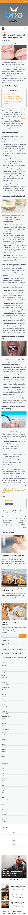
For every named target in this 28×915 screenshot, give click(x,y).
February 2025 (4, 709)
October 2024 (4, 718)
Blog (2, 747)
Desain (3, 759)
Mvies (2, 797)
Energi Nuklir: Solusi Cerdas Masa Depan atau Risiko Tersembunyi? (13, 589)
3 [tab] (14, 879)
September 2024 (5, 721)
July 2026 (3, 668)
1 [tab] (11, 879)
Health (2, 775)
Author (4, 105)
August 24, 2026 (12, 875)
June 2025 (3, 699)
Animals (3, 734)
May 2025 (3, 701)
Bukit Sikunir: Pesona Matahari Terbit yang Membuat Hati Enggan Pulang (18, 904)
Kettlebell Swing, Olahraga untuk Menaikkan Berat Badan (12, 872)
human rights (4, 778)
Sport (2, 809)
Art (2, 737)
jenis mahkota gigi (10, 510)
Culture (3, 754)
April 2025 (3, 704)
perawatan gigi (12, 512)
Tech (2, 812)
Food (2, 766)
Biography (3, 744)
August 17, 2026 (20, 906)
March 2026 (4, 677)
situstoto (23, 118)
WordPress (23, 913)
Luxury (2, 792)
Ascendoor (10, 913)
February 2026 (4, 680)
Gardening (3, 771)
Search (23, 636)
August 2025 (4, 694)
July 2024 (3, 726)
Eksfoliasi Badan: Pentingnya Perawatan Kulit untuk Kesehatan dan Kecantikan (12, 556)
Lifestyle (3, 32)
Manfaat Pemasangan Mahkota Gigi (13, 100)
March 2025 (4, 706)
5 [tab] (17, 879)
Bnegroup (13, 911)
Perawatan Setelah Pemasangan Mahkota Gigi (13, 102)
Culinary (3, 751)
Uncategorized (4, 821)
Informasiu (3, 783)
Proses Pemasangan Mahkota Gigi (13, 98)
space (2, 807)
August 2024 (4, 723)
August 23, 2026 (20, 897)
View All (24, 882)
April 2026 (3, 675)
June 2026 (3, 670)
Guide (2, 773)
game (2, 768)
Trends (2, 819)
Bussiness (3, 749)
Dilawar (5, 875)
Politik (2, 804)
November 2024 (5, 716)
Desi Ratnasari (6, 43)
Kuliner (3, 785)
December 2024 (5, 713)
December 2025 (5, 685)
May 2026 (3, 672)
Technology (3, 814)
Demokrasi (3, 756)
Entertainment (4, 763)
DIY (2, 761)
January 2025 (4, 711)
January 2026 (4, 682)
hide (18, 90)
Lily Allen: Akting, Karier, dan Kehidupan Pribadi (11, 647)
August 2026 (4, 665)
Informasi (3, 780)
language (3, 788)
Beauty (3, 742)
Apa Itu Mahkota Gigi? (10, 93)
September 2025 (5, 692)
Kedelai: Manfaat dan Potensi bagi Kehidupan (11, 623)
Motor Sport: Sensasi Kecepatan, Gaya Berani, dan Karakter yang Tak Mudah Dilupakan (12, 654)
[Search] (25, 28)
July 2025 (3, 697)
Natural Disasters (5, 800)
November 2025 (5, 687)
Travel (2, 816)
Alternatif (3, 732)
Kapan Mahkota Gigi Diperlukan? (12, 96)
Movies (3, 795)
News (2, 802)
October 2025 (4, 689)
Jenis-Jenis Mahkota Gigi (10, 95)
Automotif (3, 739)
